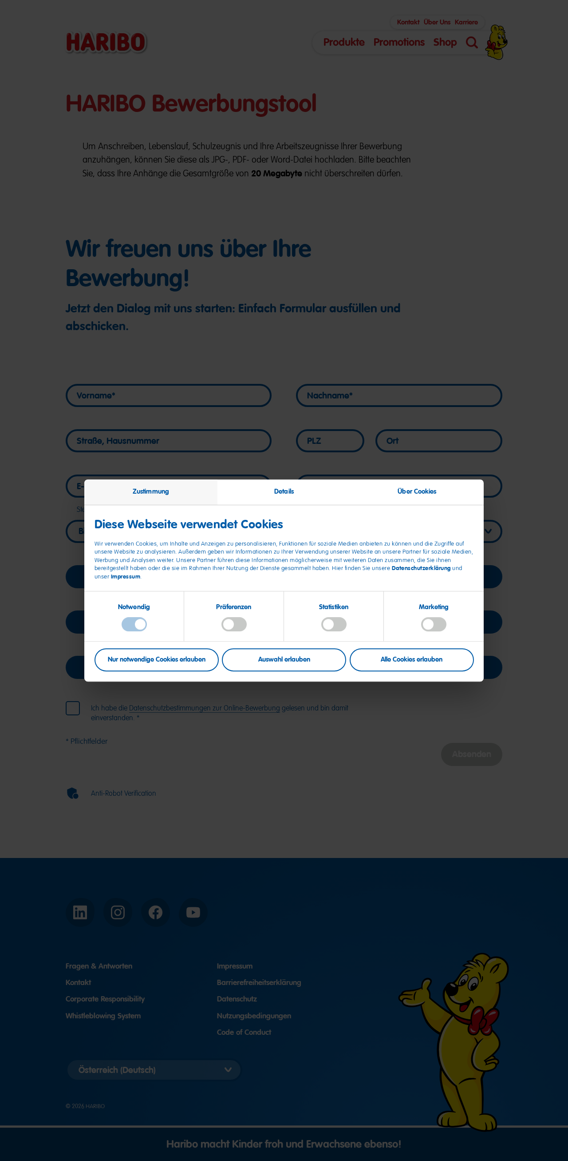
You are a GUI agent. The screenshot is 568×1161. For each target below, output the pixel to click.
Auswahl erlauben (284, 659)
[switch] (234, 624)
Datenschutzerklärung (421, 568)
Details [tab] (284, 491)
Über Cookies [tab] (417, 491)
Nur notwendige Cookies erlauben (156, 659)
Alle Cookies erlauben (411, 659)
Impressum (126, 576)
